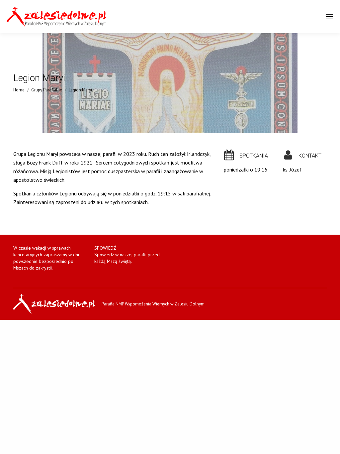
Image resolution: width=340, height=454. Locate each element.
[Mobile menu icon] (329, 17)
